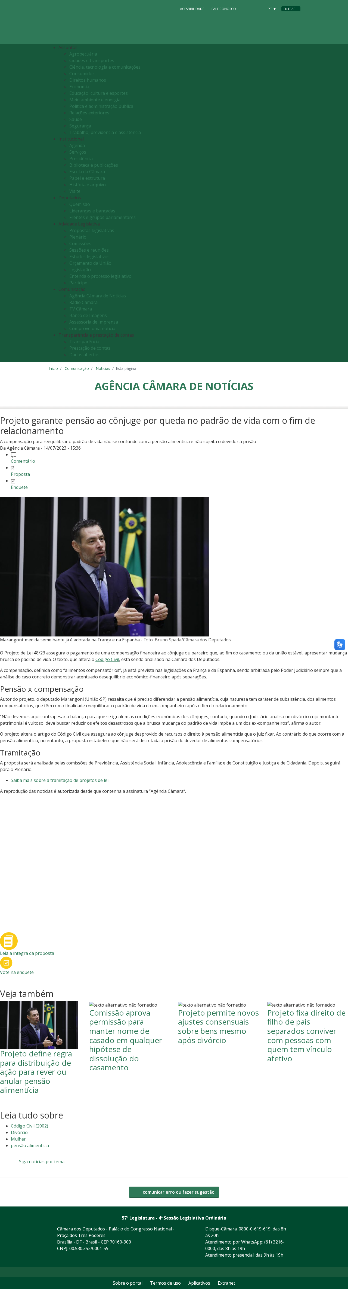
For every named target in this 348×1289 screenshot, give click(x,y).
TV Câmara (80, 309)
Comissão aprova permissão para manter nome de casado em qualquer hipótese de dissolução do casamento (125, 1040)
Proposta (20, 474)
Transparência (84, 342)
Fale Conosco (224, 9)
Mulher (18, 1139)
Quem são (79, 204)
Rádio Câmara (83, 302)
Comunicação (77, 368)
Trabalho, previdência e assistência (105, 132)
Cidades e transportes (91, 60)
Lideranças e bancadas (92, 211)
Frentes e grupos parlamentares (102, 217)
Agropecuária (83, 54)
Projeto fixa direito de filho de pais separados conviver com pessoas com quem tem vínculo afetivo (306, 1035)
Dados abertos (84, 355)
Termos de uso (165, 1283)
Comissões (80, 243)
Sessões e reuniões (89, 250)
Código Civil (107, 659)
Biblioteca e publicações (93, 165)
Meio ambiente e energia (94, 100)
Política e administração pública (101, 106)
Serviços (77, 152)
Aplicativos (199, 1283)
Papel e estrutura (87, 178)
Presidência (81, 158)
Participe (78, 283)
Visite (74, 191)
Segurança (80, 126)
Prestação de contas (89, 348)
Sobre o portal (127, 1283)
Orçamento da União (90, 263)
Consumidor (81, 74)
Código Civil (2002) (29, 1126)
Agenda (77, 145)
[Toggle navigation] (294, 203)
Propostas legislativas (91, 230)
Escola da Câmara (87, 172)
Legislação (80, 270)
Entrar (290, 9)
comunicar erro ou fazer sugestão (178, 1192)
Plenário (77, 237)
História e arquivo (87, 185)
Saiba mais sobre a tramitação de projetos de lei (59, 780)
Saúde (75, 119)
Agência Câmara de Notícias (97, 296)
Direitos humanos (87, 80)
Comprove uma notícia (92, 328)
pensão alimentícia (30, 1145)
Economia (79, 87)
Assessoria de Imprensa (93, 322)
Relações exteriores (89, 113)
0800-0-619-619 (255, 1229)
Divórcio (19, 1132)
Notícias (103, 368)
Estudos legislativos (89, 257)
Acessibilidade (192, 9)
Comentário (23, 461)
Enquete (19, 487)
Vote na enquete (17, 972)
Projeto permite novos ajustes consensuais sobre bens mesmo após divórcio (218, 1026)
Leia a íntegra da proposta (27, 953)
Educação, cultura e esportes (98, 93)
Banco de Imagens (88, 315)
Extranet (226, 1283)
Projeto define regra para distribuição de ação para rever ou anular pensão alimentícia (36, 1071)
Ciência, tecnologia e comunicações (105, 67)
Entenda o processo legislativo (100, 276)
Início (53, 368)
